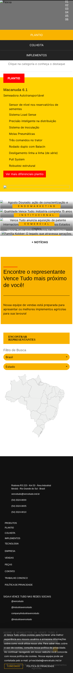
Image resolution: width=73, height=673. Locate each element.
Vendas (9, 558)
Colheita (37, 45)
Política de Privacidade (19, 585)
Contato (10, 571)
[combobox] (36, 357)
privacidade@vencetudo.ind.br (45, 660)
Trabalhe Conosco (16, 578)
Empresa (10, 551)
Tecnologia (12, 543)
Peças (8, 564)
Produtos (11, 523)
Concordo (13, 666)
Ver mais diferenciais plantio (25, 174)
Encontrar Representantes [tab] (21, 338)
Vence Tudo (22, 8)
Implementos (36, 55)
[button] (2, 214)
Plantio (36, 35)
